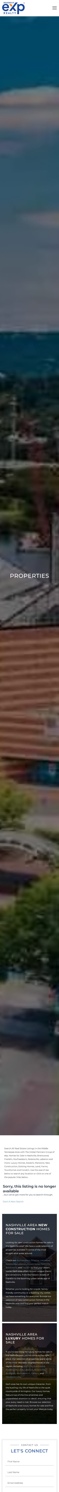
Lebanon (22, 1264)
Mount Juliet (33, 1264)
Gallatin (35, 1373)
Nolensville (11, 1264)
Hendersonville (13, 1377)
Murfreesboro (23, 1260)
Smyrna (35, 1260)
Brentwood (11, 1267)
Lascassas (45, 1260)
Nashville (45, 1264)
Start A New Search (13, 1201)
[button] (49, 8)
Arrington (11, 1373)
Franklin (26, 1267)
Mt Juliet (19, 1370)
